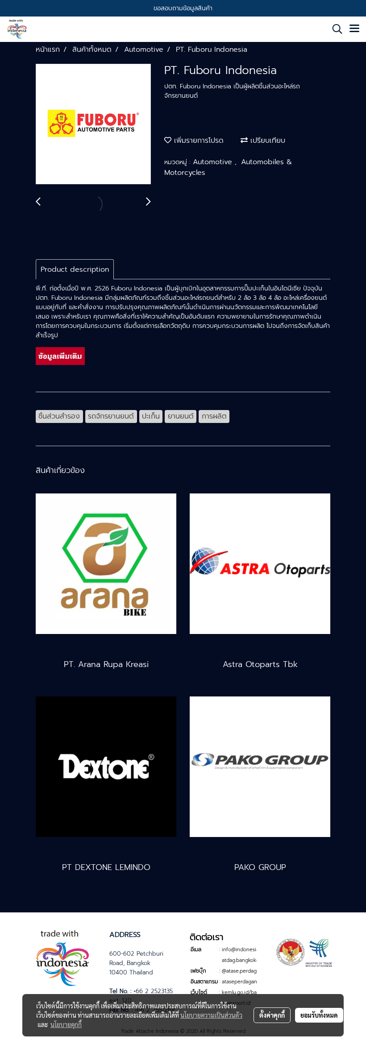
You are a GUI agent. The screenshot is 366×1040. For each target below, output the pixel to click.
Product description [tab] (75, 269)
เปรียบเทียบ (266, 140)
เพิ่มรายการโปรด (197, 140)
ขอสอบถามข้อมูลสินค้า (183, 8)
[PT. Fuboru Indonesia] (93, 124)
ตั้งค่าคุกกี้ (272, 1015)
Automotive (214, 162)
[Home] (62, 956)
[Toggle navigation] (354, 29)
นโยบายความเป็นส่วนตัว (211, 1015)
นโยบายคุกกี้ (66, 1024)
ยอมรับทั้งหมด (319, 1015)
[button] (334, 29)
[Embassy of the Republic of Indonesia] (303, 951)
